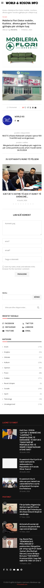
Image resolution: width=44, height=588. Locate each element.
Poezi (23, 373)
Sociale (23, 388)
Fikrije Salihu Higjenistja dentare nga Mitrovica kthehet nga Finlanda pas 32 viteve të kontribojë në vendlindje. (31, 509)
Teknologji (23, 399)
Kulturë (23, 362)
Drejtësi (23, 352)
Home (4, 10)
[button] (4, 184)
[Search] (41, 3)
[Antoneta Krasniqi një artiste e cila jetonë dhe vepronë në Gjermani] (9, 528)
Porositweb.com (22, 584)
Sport (23, 394)
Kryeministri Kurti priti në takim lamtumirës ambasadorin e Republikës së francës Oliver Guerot (31, 464)
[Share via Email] (35, 107)
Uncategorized (23, 404)
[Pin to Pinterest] (33, 107)
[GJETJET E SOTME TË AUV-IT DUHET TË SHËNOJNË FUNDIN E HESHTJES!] (22, 177)
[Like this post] (25, 107)
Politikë (23, 378)
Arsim (23, 347)
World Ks (14, 30)
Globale (23, 357)
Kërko (4, 293)
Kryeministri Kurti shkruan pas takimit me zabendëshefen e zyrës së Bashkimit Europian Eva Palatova (30, 484)
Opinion (23, 368)
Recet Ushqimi (23, 383)
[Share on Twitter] (30, 107)
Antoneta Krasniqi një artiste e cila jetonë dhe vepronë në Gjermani (30, 526)
